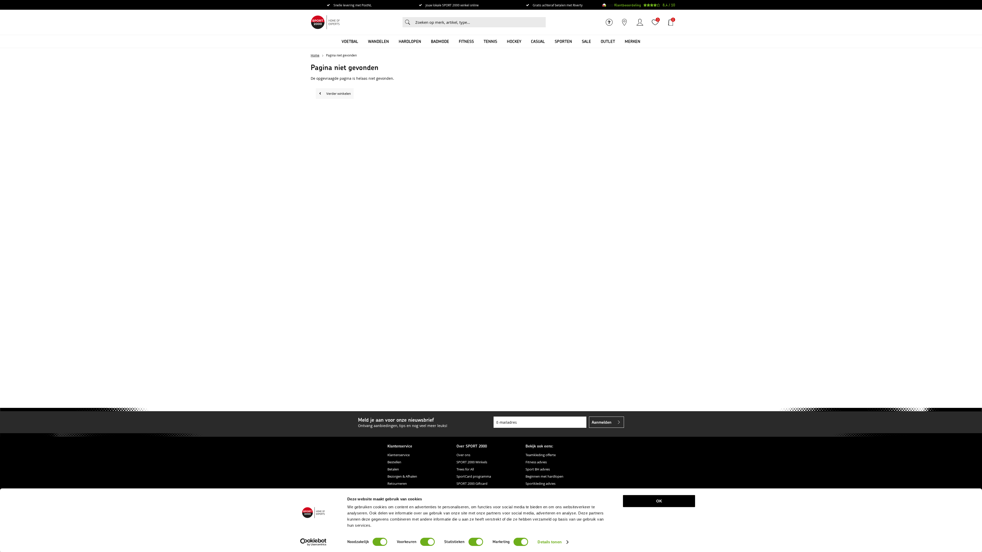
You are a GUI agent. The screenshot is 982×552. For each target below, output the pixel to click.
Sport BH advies (538, 469)
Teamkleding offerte (541, 455)
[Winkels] (624, 22)
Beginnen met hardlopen (544, 476)
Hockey (514, 41)
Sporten (563, 41)
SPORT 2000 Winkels (471, 462)
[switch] (427, 542)
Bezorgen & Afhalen (402, 476)
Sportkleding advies (540, 483)
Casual (538, 41)
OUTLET (608, 41)
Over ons (463, 455)
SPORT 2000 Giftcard (471, 483)
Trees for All (465, 469)
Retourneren (397, 483)
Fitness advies (536, 462)
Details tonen (549, 542)
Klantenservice (398, 455)
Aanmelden (601, 422)
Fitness (466, 41)
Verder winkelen (338, 93)
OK (659, 501)
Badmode (440, 41)
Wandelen (378, 41)
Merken (632, 41)
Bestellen (394, 462)
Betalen (393, 469)
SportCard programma (473, 476)
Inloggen (639, 22)
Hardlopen (410, 41)
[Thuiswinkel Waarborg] (608, 5)
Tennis (490, 41)
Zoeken (408, 22)
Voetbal (350, 41)
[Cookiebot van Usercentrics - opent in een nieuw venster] (313, 542)
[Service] (609, 22)
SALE (586, 41)
